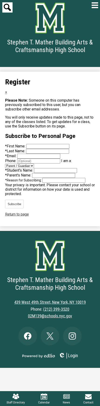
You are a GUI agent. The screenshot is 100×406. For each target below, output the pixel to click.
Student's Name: (19, 170)
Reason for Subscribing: (23, 180)
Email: (11, 156)
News (66, 402)
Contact (88, 402)
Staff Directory (16, 402)
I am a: (66, 161)
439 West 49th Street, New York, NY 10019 (50, 302)
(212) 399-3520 (56, 309)
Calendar (44, 402)
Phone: (11, 161)
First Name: (15, 146)
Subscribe (14, 204)
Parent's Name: (18, 175)
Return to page (17, 214)
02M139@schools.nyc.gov (50, 315)
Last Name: (15, 151)
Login (68, 356)
